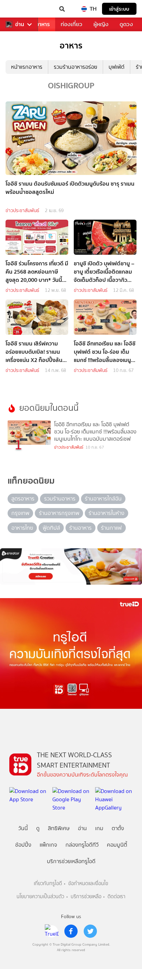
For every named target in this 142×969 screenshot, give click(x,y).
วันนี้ (23, 828)
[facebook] (71, 931)
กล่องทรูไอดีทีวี (82, 845)
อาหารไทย (22, 528)
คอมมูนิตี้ (117, 845)
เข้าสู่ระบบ (119, 9)
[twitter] (90, 931)
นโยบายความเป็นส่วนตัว (40, 896)
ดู (38, 828)
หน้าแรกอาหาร (26, 67)
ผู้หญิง (101, 24)
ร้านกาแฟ (111, 528)
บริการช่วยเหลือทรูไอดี (71, 861)
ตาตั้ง (118, 828)
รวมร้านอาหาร (59, 499)
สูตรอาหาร (22, 499)
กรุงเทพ (20, 513)
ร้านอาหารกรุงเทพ (59, 513)
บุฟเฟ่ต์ (116, 67)
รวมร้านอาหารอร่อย (75, 67)
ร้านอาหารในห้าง (106, 513)
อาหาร (43, 24)
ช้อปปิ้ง (23, 845)
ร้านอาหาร (80, 528)
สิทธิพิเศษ (59, 828)
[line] (52, 931)
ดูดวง (126, 24)
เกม (99, 828)
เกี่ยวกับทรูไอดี (48, 883)
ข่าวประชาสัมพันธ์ (22, 210)
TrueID (19, 9)
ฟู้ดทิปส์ (51, 528)
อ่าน (19, 24)
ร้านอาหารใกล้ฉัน (103, 499)
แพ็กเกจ (48, 845)
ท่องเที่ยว (71, 24)
